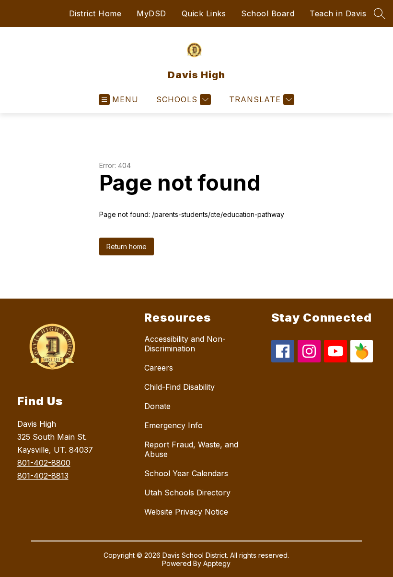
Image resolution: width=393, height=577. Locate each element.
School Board (267, 13)
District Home (95, 13)
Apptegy (217, 563)
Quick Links (204, 13)
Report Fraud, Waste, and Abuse (191, 449)
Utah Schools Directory (187, 492)
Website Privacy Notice (186, 512)
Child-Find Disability (179, 387)
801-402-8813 (43, 476)
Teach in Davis (338, 13)
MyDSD (151, 13)
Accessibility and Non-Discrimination (185, 343)
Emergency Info (173, 425)
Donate (157, 406)
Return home (126, 246)
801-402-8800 (43, 463)
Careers (158, 368)
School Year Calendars (186, 473)
